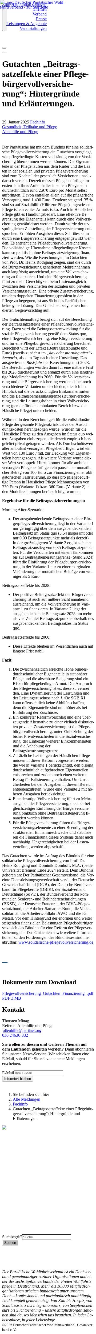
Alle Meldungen (26, 1099)
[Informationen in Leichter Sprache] (5, 40)
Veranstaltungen (33, 28)
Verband (40, 14)
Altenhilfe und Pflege (20, 131)
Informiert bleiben (17, 1079)
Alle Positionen (15, 1222)
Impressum (11, 1257)
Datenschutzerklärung (20, 1252)
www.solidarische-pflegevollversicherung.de (55, 942)
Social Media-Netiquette (22, 1262)
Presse (41, 19)
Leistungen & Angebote (26, 23)
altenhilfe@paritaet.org (22, 1030)
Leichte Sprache (15, 1231)
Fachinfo (37, 122)
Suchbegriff (12, 1237)
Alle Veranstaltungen (19, 1227)
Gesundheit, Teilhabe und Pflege (29, 127)
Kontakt (9, 1247)
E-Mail (8, 1073)
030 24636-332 (15, 1035)
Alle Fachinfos (14, 1212)
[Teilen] (4, 52)
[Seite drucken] (4, 48)
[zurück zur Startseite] (36, 7)
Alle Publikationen (18, 1217)
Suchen (10, 1243)
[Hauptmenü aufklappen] (4, 19)
